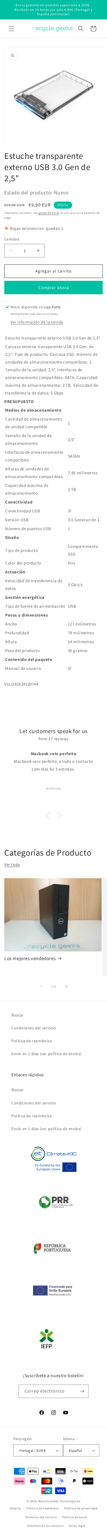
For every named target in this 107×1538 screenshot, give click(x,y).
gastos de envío (49, 213)
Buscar (17, 1015)
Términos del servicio (41, 1517)
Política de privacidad (80, 1508)
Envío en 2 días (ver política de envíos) (46, 1053)
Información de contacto (45, 1526)
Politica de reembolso (31, 1040)
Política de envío (74, 1517)
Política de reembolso (42, 1508)
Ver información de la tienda (37, 322)
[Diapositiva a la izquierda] (41, 986)
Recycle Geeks (48, 1501)
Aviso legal (77, 1526)
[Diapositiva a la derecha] (66, 986)
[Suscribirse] (82, 1391)
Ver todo (12, 864)
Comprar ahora (53, 287)
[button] (11, 28)
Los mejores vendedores (30, 958)
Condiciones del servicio (33, 1027)
